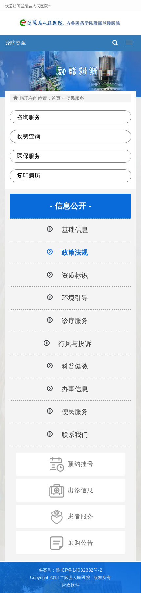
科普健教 (75, 366)
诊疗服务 (75, 320)
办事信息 (75, 389)
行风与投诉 (74, 343)
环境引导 (75, 297)
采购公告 (81, 542)
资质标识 (75, 275)
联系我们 (75, 434)
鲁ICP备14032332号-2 (79, 570)
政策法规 (75, 252)
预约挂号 (81, 464)
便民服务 (75, 411)
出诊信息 (81, 490)
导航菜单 (15, 43)
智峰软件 (70, 585)
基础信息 (75, 229)
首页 (56, 98)
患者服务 (81, 516)
